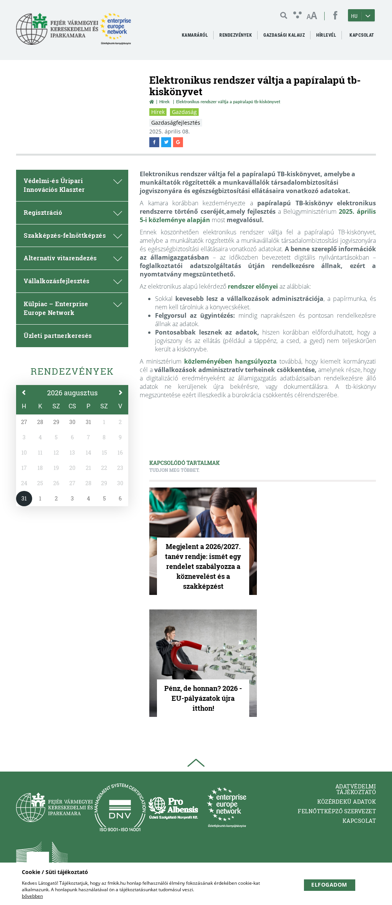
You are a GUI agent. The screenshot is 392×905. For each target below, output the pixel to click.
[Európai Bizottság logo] (42, 859)
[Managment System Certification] (120, 807)
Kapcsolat (359, 821)
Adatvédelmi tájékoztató (355, 789)
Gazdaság (184, 111)
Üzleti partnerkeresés (58, 335)
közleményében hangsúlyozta (230, 361)
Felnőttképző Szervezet (337, 811)
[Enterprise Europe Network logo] (226, 807)
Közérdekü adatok (346, 801)
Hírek (164, 101)
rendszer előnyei (253, 286)
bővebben (32, 896)
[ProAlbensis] (173, 807)
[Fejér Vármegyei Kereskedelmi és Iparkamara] (73, 32)
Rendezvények (72, 371)
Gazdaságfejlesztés (175, 122)
